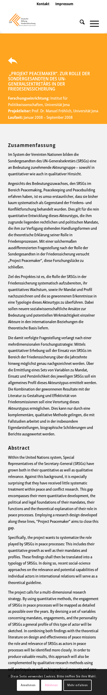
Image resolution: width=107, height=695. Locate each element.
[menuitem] (43, 9)
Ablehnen (51, 685)
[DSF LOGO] (44, 23)
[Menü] (92, 23)
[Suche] (80, 23)
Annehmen (28, 685)
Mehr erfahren (77, 685)
